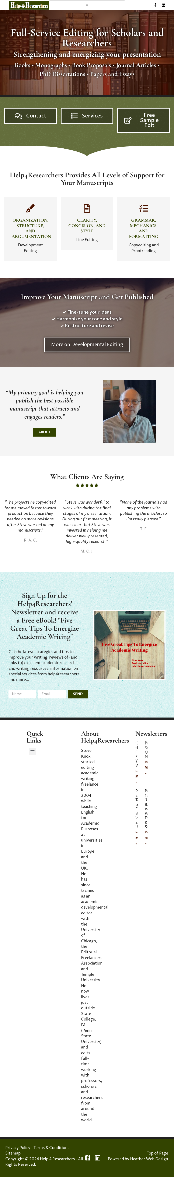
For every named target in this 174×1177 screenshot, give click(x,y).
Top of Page (157, 1153)
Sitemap (13, 1153)
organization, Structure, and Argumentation (31, 228)
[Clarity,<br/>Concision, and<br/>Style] (87, 208)
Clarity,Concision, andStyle (86, 225)
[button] (32, 751)
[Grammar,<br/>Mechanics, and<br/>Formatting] (143, 208)
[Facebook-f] (155, 5)
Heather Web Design (149, 1159)
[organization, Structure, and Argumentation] (30, 208)
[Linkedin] (163, 5)
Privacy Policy (17, 1147)
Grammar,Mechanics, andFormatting (143, 228)
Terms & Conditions (51, 1147)
